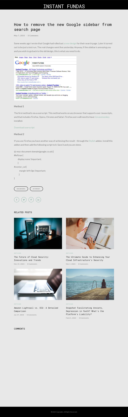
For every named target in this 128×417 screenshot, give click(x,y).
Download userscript (24, 127)
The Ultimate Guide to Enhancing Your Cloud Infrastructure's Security (88, 258)
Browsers (21, 189)
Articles (17, 253)
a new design (70, 43)
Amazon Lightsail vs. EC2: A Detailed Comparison (36, 309)
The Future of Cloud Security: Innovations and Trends (31, 258)
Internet (36, 189)
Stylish (92, 140)
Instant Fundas (64, 6)
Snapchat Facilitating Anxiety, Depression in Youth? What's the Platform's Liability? (85, 311)
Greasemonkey (102, 117)
